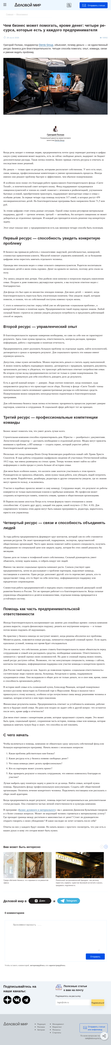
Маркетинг (57, 1026)
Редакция (41, 1024)
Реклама (41, 1026)
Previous (102, 846)
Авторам (41, 1029)
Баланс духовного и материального (37, 809)
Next (106, 846)
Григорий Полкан (55, 134)
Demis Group (46, 44)
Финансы (56, 1029)
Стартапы (56, 1032)
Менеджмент (58, 1024)
